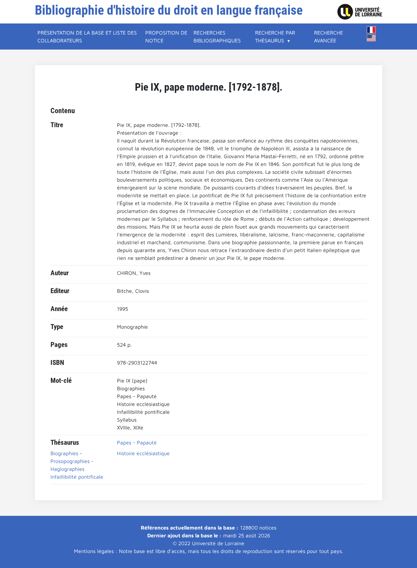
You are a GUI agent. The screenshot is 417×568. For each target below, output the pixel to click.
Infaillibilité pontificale (76, 477)
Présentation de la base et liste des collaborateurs (87, 36)
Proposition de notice (166, 36)
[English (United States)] (371, 38)
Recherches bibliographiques (217, 36)
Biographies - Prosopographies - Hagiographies (71, 461)
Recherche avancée (328, 36)
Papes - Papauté (137, 442)
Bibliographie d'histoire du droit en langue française (169, 10)
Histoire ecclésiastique (143, 453)
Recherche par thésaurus (275, 36)
